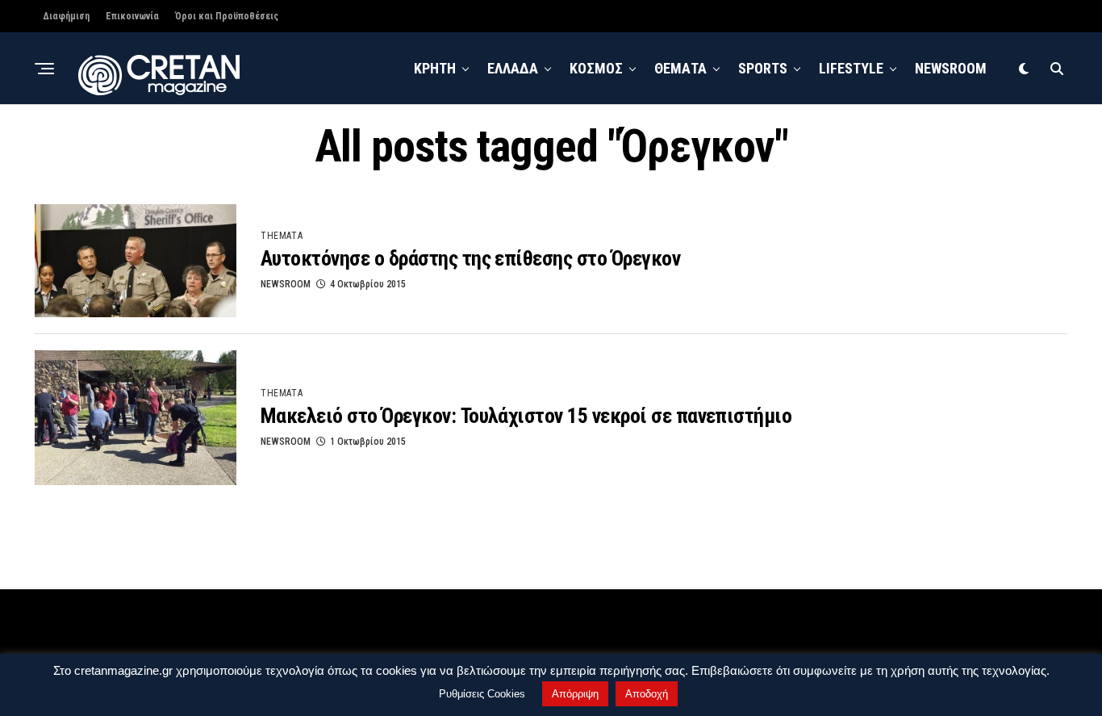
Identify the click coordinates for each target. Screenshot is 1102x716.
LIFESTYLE (851, 68)
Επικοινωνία (132, 16)
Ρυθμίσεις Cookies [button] (482, 694)
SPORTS (762, 68)
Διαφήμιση (66, 16)
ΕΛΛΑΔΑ (512, 68)
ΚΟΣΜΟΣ (596, 68)
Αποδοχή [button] (646, 694)
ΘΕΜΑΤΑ (680, 68)
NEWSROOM (951, 68)
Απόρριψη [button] (575, 694)
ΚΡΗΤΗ (435, 68)
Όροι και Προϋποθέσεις (226, 16)
